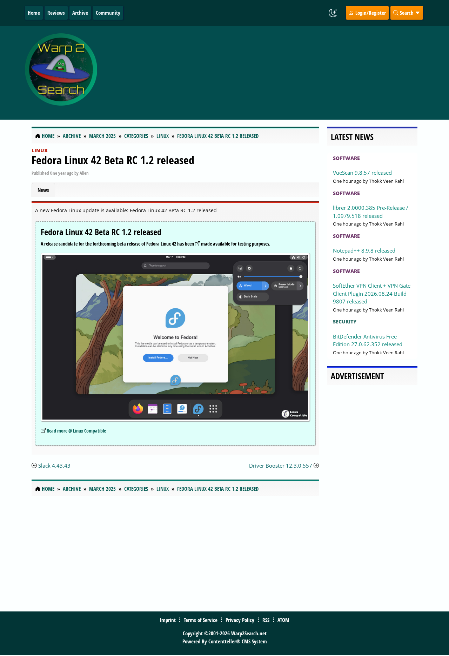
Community (108, 12)
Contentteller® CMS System (237, 641)
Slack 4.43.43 (54, 465)
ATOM (283, 619)
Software (346, 158)
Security (344, 321)
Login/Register (370, 12)
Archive (80, 12)
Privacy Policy (240, 619)
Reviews (56, 12)
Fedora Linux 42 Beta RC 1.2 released (113, 159)
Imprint (168, 619)
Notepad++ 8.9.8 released (364, 250)
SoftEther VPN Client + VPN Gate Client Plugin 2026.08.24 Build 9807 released (371, 293)
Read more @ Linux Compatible (76, 430)
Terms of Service (200, 619)
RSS (265, 619)
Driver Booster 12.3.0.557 (280, 465)
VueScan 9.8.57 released (362, 172)
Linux (40, 150)
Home (34, 12)
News (43, 189)
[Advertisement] (271, 73)
